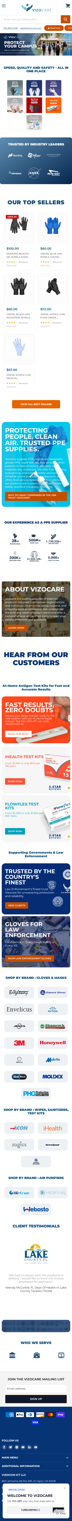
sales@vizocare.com (31, 28)
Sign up (36, 1399)
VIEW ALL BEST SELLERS (36, 404)
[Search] (65, 19)
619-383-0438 (10, 28)
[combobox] (31, 19)
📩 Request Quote (54, 28)
